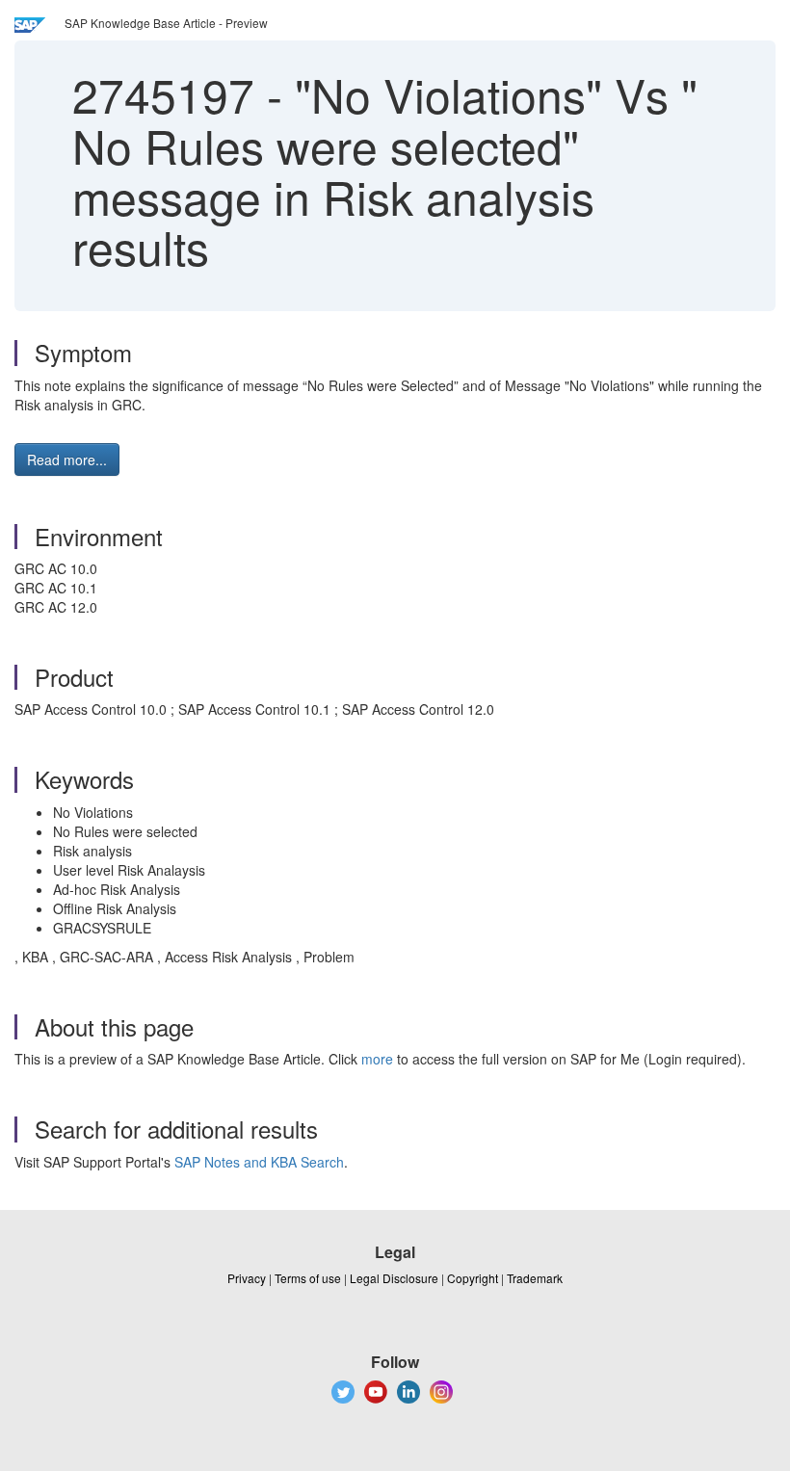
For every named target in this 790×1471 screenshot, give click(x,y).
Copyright (472, 1278)
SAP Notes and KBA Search (259, 1161)
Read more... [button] (67, 459)
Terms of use (308, 1278)
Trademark (535, 1278)
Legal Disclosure (394, 1278)
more (377, 1058)
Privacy (246, 1278)
